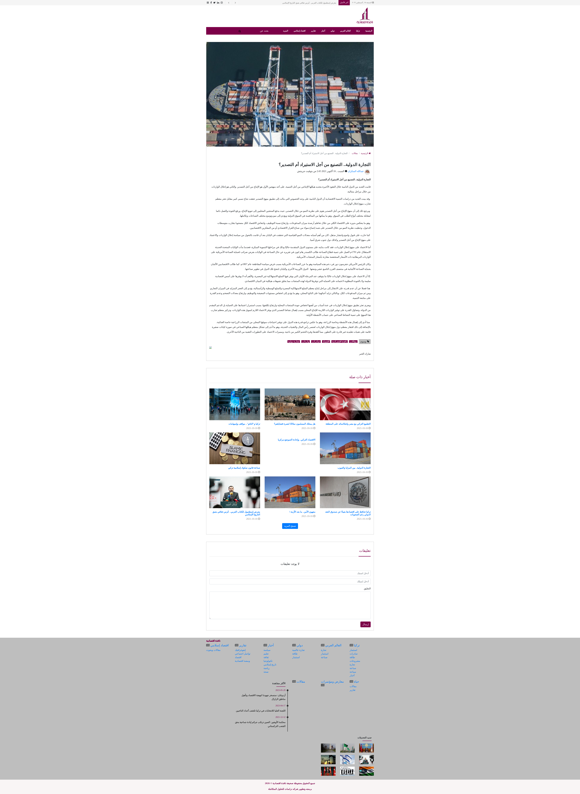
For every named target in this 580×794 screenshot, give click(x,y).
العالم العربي (333, 645)
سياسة (267, 650)
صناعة (353, 668)
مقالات (355, 153)
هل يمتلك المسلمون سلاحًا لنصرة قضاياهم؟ (294, 424)
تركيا (357, 645)
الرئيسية (368, 31)
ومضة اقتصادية (242, 661)
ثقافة (266, 657)
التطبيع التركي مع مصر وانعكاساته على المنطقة (348, 424)
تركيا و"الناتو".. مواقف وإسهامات (244, 424)
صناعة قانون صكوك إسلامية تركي (244, 468)
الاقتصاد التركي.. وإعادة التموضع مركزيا (296, 439)
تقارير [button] (313, 31)
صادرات (316, 341)
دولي (299, 645)
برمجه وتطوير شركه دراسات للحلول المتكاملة (290, 789)
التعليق (367, 588)
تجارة (352, 664)
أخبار (352, 675)
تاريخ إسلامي (270, 664)
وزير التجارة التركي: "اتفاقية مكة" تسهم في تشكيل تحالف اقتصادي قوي (307, 3)
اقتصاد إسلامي (219, 645)
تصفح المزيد (290, 526)
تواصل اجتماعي (242, 653)
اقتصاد (326, 341)
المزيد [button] (285, 31)
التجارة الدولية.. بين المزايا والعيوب (354, 468)
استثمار (353, 650)
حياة (356, 681)
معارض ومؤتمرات (332, 681)
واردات (305, 341)
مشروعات (355, 661)
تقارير (242, 645)
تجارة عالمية (298, 650)
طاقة (352, 657)
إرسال (365, 624)
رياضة (267, 668)
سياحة (353, 672)
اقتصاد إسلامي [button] (300, 31)
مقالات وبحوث (213, 650)
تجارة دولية (293, 341)
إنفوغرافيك (240, 650)
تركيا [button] (358, 31)
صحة (266, 672)
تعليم (266, 653)
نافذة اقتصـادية (339, 341)
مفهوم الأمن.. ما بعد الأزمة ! (302, 512)
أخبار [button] (323, 31)
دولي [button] (333, 31)
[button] (207, 2)
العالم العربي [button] (345, 31)
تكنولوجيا (268, 661)
